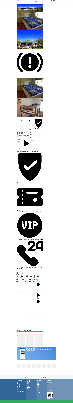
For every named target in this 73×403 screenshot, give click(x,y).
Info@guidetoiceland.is (50, 382)
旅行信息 (38, 383)
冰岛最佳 (38, 388)
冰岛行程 (38, 389)
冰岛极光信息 (38, 387)
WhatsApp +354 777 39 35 (51, 388)
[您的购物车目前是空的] (54, 0)
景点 (46, 0)
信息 (44, 0)
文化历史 (38, 385)
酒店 (39, 0)
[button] (30, 7)
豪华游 (27, 391)
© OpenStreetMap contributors (22, 273)
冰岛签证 (38, 381)
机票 (41, 0)
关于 (48, 0)
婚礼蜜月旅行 (28, 387)
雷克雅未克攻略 (38, 384)
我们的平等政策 (18, 386)
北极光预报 (38, 390)
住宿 (27, 384)
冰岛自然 (38, 382)
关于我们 (17, 381)
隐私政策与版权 (18, 384)
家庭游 (27, 389)
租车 (37, 0)
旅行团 (34, 0)
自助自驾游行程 (28, 382)
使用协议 (17, 383)
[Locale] (51, 0)
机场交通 (28, 386)
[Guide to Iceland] (19, 0)
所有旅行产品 (28, 381)
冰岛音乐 (38, 386)
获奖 (17, 382)
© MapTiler (17, 273)
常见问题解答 (18, 385)
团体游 (27, 388)
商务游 (27, 390)
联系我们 (17, 387)
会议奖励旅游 (28, 392)
